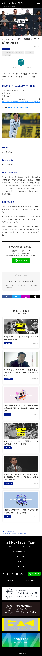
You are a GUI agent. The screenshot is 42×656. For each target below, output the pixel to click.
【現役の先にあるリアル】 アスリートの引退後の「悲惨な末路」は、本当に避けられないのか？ (21, 408)
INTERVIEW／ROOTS (21, 551)
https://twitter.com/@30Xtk (18, 107)
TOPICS (21, 567)
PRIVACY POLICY (30, 580)
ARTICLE (21, 562)
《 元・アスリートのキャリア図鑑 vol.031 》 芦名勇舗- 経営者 (21, 338)
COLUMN (21, 556)
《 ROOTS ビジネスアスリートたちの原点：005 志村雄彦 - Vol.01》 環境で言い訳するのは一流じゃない (21, 477)
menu (38, 4)
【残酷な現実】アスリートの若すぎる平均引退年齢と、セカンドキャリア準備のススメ (21, 511)
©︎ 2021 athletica (21, 653)
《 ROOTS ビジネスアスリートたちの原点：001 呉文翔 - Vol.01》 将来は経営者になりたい (21, 372)
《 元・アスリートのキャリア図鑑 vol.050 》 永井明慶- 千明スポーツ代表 (21, 442)
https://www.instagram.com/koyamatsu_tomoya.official (21, 103)
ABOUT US (10, 580)
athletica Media (8, 531)
